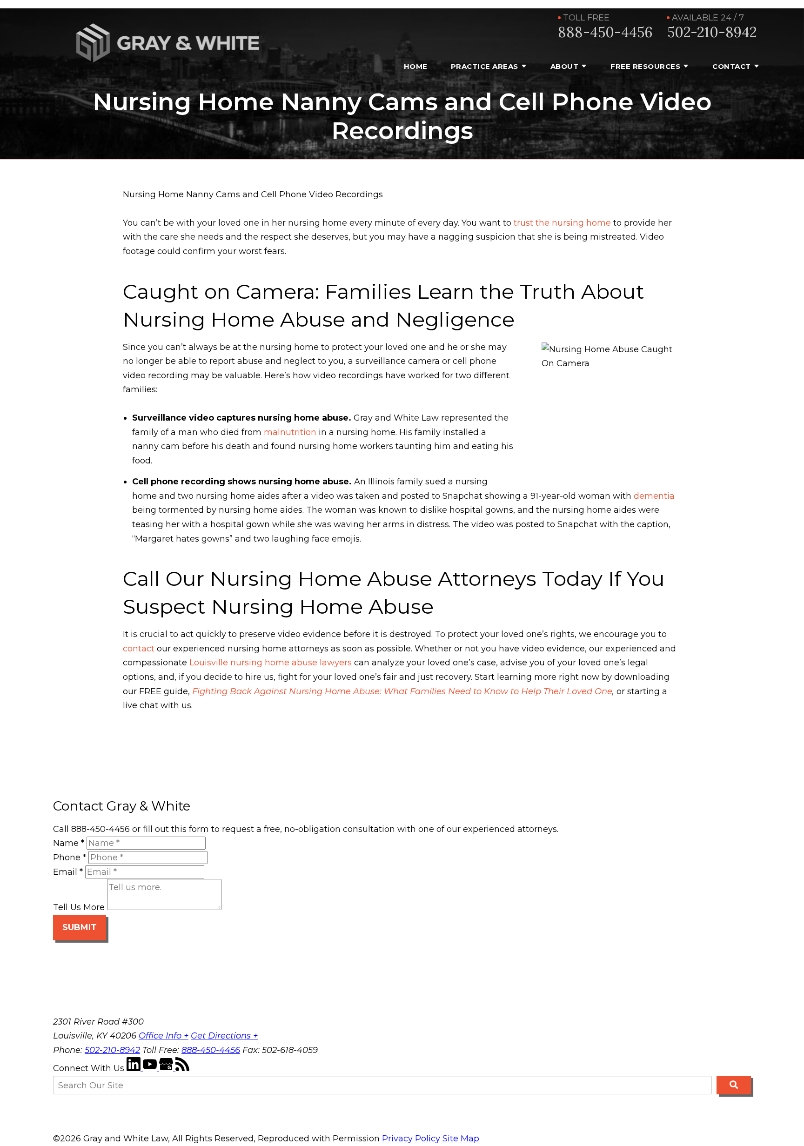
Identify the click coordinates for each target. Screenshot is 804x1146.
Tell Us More (79, 907)
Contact (731, 66)
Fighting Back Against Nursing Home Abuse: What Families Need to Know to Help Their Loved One (402, 691)
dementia (654, 496)
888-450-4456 (605, 32)
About (564, 66)
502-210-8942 (712, 32)
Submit (79, 927)
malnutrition (290, 432)
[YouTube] (151, 1068)
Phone (69, 857)
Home (416, 66)
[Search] (734, 1085)
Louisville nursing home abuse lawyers (270, 662)
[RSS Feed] (182, 1068)
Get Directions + (224, 1036)
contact (138, 648)
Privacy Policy (411, 1138)
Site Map (460, 1138)
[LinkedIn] (135, 1068)
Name (68, 843)
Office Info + (163, 1036)
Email (68, 872)
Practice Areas (484, 66)
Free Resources (645, 66)
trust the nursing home (561, 223)
